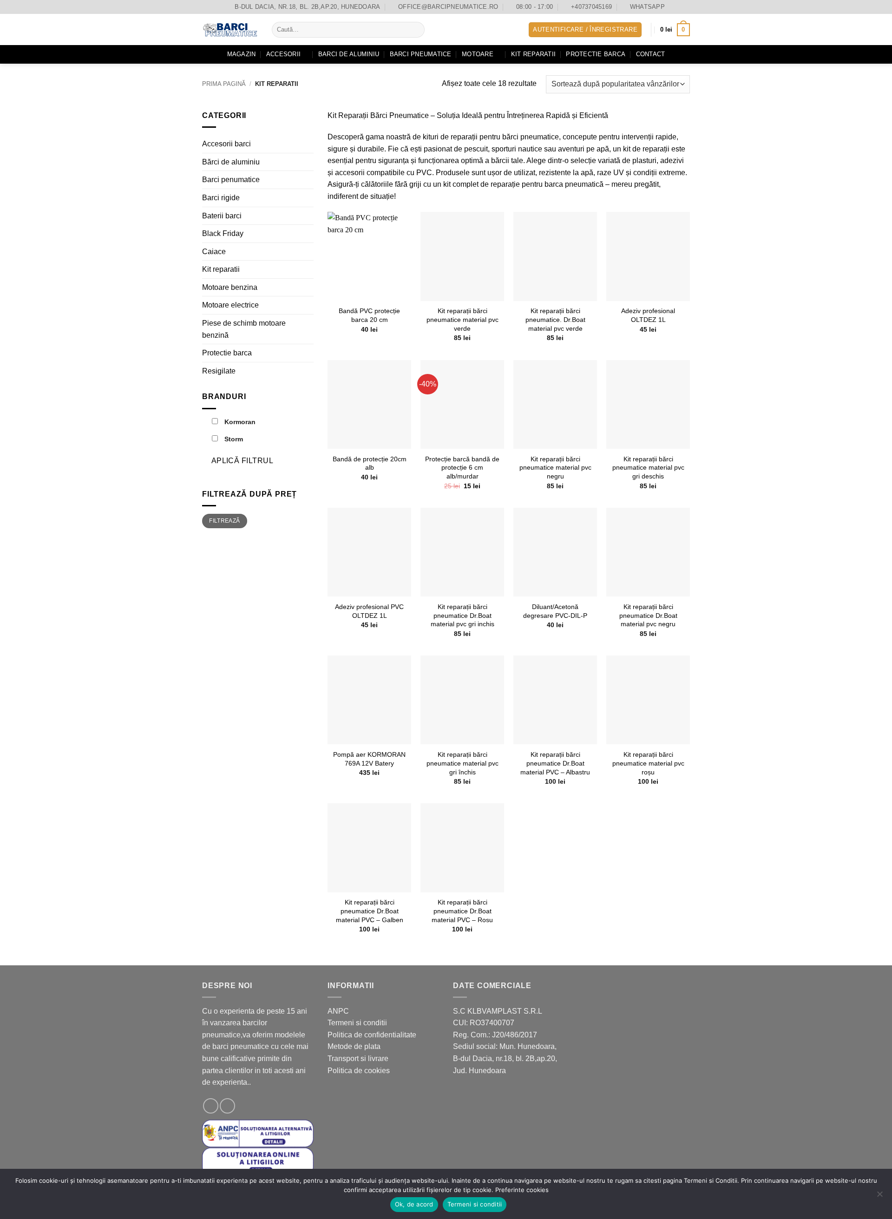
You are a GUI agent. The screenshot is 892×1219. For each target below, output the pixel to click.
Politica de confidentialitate (372, 1035)
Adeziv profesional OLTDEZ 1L (648, 315)
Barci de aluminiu (348, 54)
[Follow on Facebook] (210, 1106)
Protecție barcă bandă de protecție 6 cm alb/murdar (462, 467)
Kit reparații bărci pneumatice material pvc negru (555, 467)
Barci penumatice (231, 180)
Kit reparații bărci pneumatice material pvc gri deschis (648, 467)
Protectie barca (595, 54)
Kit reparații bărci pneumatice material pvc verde (462, 319)
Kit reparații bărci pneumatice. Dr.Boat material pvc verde (555, 319)
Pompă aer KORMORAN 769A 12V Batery (369, 759)
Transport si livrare (358, 1058)
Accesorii (283, 54)
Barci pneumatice (421, 54)
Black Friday (222, 233)
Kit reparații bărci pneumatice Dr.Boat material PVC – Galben (369, 910)
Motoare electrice (230, 305)
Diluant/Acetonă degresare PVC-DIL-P (555, 611)
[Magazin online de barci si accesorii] (230, 30)
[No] (879, 1196)
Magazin (241, 54)
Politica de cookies (359, 1071)
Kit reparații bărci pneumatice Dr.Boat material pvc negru (648, 615)
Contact (650, 54)
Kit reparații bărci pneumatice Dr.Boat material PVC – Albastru (555, 763)
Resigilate (219, 370)
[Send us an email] (227, 1106)
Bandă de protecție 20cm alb (370, 463)
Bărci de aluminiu (231, 161)
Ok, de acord (414, 1204)
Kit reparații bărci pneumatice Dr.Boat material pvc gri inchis (462, 615)
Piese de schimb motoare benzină (244, 329)
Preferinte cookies (522, 1189)
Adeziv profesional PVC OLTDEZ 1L (369, 611)
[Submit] (416, 30)
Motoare (477, 54)
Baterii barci (222, 215)
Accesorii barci (226, 144)
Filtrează (224, 521)
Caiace (214, 251)
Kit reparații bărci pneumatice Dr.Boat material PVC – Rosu (462, 910)
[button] (585, 30)
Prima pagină (224, 83)
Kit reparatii (533, 54)
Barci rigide (221, 197)
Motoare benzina (229, 287)
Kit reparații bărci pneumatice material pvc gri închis (462, 763)
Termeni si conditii (357, 1023)
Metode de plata (354, 1046)
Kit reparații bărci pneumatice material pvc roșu (648, 763)
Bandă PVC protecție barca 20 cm (369, 315)
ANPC (338, 1011)
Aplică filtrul (242, 461)
